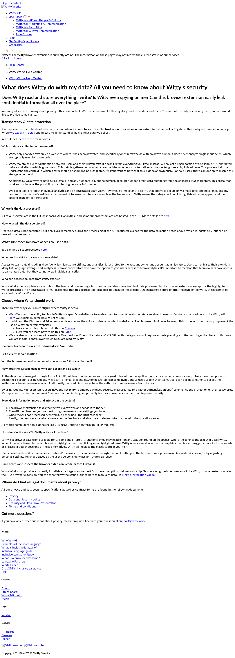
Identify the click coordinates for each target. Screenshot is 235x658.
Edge (68, 331)
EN (6, 51)
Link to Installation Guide (138, 474)
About (5, 588)
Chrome (70, 328)
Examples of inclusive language (21, 544)
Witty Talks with (11, 595)
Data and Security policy (24, 499)
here (166, 216)
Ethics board (9, 591)
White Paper (9, 565)
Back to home (12, 58)
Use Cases (15, 16)
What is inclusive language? (19, 547)
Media (5, 598)
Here (12, 317)
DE (13, 51)
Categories (16, 44)
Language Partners (13, 561)
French (5, 638)
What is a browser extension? (20, 558)
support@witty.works (133, 521)
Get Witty (24, 41)
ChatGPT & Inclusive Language (21, 568)
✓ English (7, 631)
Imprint (6, 615)
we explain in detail (22, 132)
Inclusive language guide (16, 551)
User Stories (24, 34)
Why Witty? (9, 540)
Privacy (13, 496)
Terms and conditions (22, 506)
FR (20, 51)
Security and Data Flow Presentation (32, 503)
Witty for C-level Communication (37, 30)
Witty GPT (16, 13)
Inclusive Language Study (17, 554)
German (6, 635)
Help (4, 572)
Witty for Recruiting (29, 27)
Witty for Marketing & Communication (41, 23)
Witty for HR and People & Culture (38, 20)
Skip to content (11, 3)
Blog (12, 37)
